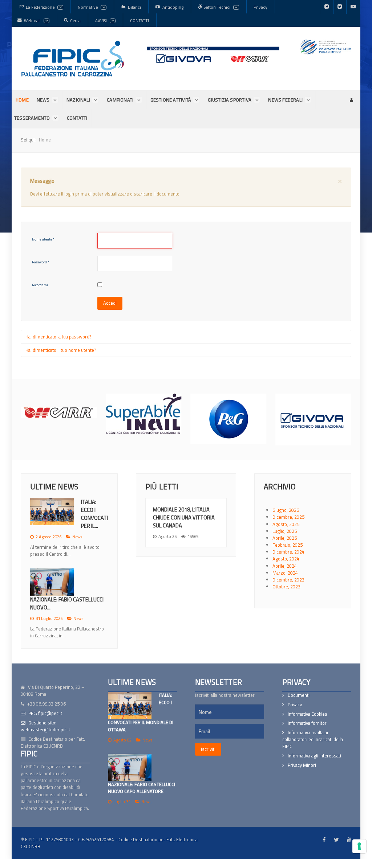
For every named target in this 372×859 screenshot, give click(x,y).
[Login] (351, 100)
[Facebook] (326, 7)
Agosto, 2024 (285, 558)
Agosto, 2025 (285, 524)
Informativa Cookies (307, 713)
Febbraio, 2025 (287, 544)
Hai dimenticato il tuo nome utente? (60, 350)
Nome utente (43, 239)
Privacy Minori (302, 765)
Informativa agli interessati (314, 755)
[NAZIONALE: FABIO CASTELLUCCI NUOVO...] (52, 582)
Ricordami (40, 285)
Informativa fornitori (308, 723)
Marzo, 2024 (285, 572)
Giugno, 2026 (285, 510)
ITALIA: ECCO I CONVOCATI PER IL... (94, 514)
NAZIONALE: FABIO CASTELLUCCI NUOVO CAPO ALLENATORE (141, 788)
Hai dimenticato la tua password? (58, 336)
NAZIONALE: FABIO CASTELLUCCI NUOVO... (67, 603)
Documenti (299, 695)
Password (40, 262)
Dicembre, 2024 (288, 551)
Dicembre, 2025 (288, 517)
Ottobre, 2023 (286, 586)
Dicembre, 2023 (288, 579)
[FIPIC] (73, 59)
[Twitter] (340, 7)
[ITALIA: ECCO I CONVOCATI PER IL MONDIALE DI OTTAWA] (129, 705)
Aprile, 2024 (284, 566)
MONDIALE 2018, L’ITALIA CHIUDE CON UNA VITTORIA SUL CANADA (184, 517)
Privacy (295, 704)
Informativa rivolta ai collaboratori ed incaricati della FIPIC (312, 739)
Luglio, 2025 (284, 531)
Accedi (110, 303)
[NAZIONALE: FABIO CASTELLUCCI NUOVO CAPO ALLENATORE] (129, 767)
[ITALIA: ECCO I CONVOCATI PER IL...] (52, 511)
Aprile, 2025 (284, 538)
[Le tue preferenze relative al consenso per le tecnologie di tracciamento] (359, 846)
